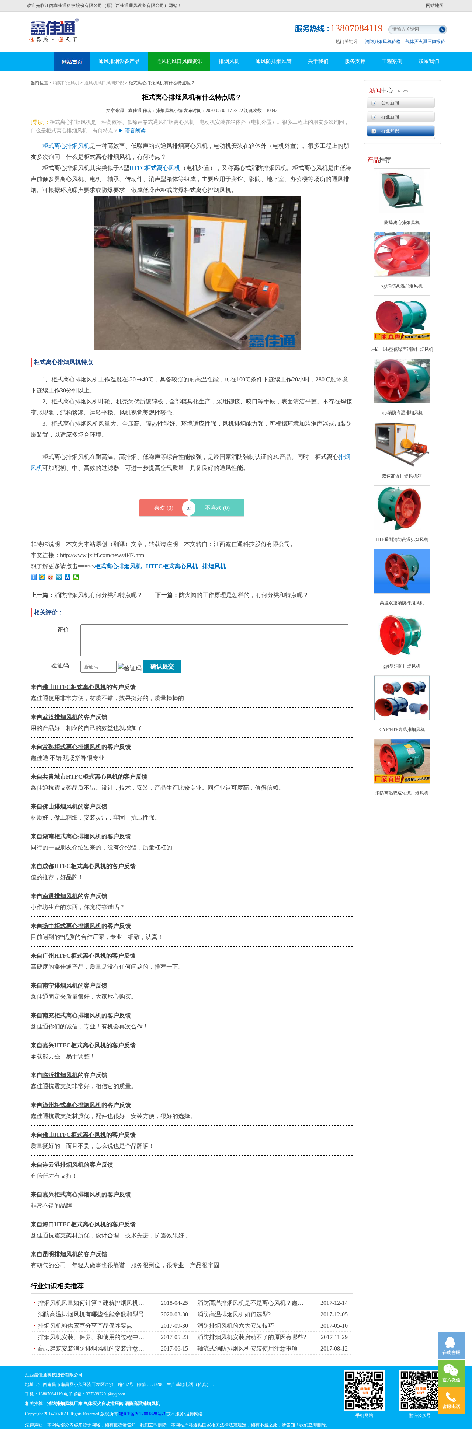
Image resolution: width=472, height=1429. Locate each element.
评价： (66, 629)
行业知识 (390, 130)
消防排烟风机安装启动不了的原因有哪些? (251, 1337)
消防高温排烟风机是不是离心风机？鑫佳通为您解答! (252, 1303)
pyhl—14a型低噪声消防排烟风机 (402, 349)
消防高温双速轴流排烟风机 (401, 793)
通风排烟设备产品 (119, 61)
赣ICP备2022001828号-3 (142, 1413)
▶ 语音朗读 (132, 130)
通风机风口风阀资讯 (179, 61)
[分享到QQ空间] (42, 577)
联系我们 (429, 61)
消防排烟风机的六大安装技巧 (235, 1326)
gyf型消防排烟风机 (402, 666)
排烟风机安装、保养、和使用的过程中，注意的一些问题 (93, 1337)
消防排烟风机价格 (382, 41)
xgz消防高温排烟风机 (402, 412)
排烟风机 (229, 61)
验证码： (63, 665)
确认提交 (162, 666)
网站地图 (435, 5)
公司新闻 (390, 102)
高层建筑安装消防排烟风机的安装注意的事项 (93, 1348)
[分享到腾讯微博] (59, 577)
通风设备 (72, 61)
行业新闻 (390, 116)
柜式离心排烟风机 (66, 146)
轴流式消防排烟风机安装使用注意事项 (247, 1348)
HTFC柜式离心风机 (154, 168)
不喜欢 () (217, 508)
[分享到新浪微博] (51, 577)
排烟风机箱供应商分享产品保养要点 (85, 1326)
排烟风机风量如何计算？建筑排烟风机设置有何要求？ (93, 1303)
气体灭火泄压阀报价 (425, 41)
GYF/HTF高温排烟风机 (402, 729)
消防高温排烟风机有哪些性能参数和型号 (91, 1314)
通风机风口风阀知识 (104, 82)
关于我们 (318, 61)
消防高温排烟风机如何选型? (234, 1314)
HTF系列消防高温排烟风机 (402, 539)
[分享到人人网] (68, 577)
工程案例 (392, 61)
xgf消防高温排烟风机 (402, 286)
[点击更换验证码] (130, 668)
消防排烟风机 (66, 82)
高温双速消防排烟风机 (402, 602)
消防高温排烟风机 (54, 24)
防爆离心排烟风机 (402, 222)
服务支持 (355, 61)
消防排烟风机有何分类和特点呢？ (98, 595)
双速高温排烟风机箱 (402, 476)
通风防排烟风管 (274, 61)
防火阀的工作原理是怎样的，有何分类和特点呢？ (244, 595)
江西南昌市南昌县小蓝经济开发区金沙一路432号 (85, 1384)
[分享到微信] (76, 577)
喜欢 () (163, 508)
